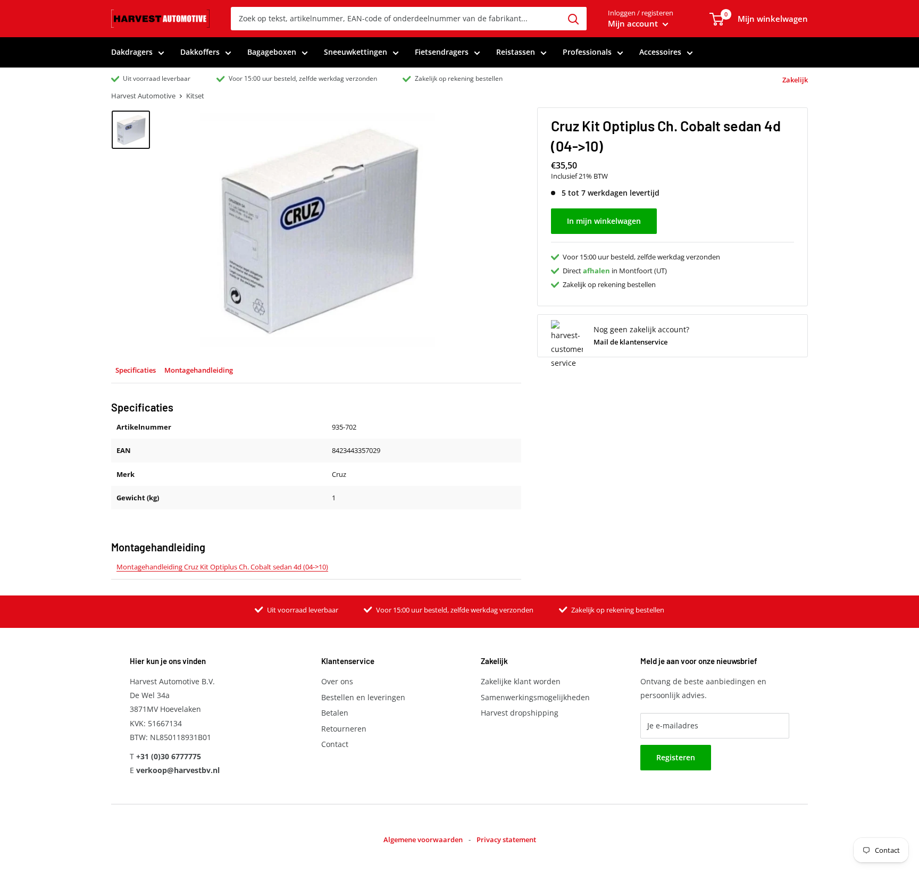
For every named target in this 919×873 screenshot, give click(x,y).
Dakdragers (132, 52)
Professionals (587, 52)
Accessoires (660, 52)
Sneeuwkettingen (355, 52)
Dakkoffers (200, 52)
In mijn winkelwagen (604, 221)
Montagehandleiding (198, 370)
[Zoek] (573, 18)
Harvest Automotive (143, 95)
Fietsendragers (442, 52)
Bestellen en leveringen (363, 697)
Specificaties (135, 370)
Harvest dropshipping (519, 713)
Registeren (675, 757)
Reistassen (515, 52)
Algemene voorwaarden (423, 839)
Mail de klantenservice (630, 342)
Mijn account (634, 23)
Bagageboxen (271, 52)
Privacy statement (506, 839)
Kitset (195, 95)
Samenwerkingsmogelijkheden (535, 697)
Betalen (334, 713)
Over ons (337, 681)
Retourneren (343, 729)
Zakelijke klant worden (521, 681)
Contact (334, 744)
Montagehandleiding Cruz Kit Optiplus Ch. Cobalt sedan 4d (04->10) (222, 567)
